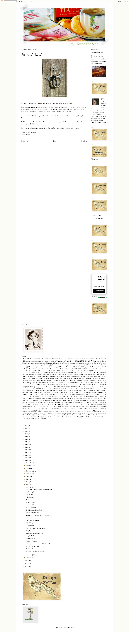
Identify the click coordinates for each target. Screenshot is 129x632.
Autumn (104, 358)
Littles (89, 390)
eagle (88, 372)
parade (85, 398)
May (27, 482)
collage (30, 368)
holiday (41, 386)
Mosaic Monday (29, 394)
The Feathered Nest (35, 413)
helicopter (97, 384)
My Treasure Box (97, 53)
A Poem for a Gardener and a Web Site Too (39, 515)
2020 (26, 434)
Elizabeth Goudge (51, 374)
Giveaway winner (30, 382)
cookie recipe (76, 368)
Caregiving (47, 365)
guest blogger (76, 384)
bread (103, 363)
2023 (26, 425)
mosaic (101, 392)
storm (94, 408)
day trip (56, 370)
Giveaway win (102, 380)
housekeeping (65, 386)
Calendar (32, 365)
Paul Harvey (29, 400)
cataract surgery (65, 365)
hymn (82, 386)
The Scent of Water (88, 413)
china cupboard (101, 365)
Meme (55, 392)
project (77, 402)
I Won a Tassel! (30, 518)
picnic (23, 402)
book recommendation (77, 363)
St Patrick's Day (75, 408)
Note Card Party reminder (88, 396)
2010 (26, 460)
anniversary (87, 358)
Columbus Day (37, 368)
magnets (24, 392)
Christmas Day (53, 367)
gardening (25, 380)
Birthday (60, 361)
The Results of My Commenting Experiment (39, 489)
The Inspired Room (59, 413)
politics (44, 402)
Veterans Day (91, 415)
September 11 (51, 406)
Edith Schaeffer (41, 374)
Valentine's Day (73, 415)
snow (42, 408)
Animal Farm (78, 358)
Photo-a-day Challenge (79, 400)
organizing (55, 398)
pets (35, 400)
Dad (50, 370)
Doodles (40, 372)
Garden (94, 378)
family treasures (43, 376)
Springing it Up (30, 538)
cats (73, 365)
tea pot (77, 411)
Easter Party (30, 525)
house (56, 386)
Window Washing (31, 500)
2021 (26, 431)
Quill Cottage (32, 404)
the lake (69, 413)
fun (77, 378)
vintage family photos (39, 416)
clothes (24, 368)
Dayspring (64, 370)
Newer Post (24, 141)
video (105, 415)
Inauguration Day (48, 388)
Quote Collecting (31, 507)
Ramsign (85, 404)
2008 (26, 563)
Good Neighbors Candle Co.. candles (75, 382)
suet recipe (101, 408)
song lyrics (56, 408)
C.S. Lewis (25, 365)
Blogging (48, 363)
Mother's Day (47, 394)
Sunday (28, 134)
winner (92, 416)
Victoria (100, 415)
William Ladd (85, 416)
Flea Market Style (95, 376)
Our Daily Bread (98, 218)
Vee (103, 99)
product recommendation (65, 402)
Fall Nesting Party (90, 374)
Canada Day (39, 365)
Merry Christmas (85, 392)
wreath (32, 418)
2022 (26, 428)
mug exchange (25, 396)
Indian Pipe (75, 388)
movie (67, 394)
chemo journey (79, 365)
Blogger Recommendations (37, 363)
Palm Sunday (70, 398)
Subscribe (100, 291)
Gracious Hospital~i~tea (95, 382)
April (28, 484)
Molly (94, 392)
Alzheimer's (69, 358)
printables (55, 402)
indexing (69, 388)
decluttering (72, 370)
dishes (33, 372)
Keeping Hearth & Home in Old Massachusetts (40, 544)
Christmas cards (43, 367)
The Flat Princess (48, 413)
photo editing (56, 400)
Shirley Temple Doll (90, 406)
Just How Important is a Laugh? (36, 528)
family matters (27, 376)
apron (93, 358)
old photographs (39, 398)
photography (91, 400)
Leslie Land (82, 390)
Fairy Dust (29, 531)
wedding (77, 416)
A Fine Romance (36, 358)
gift (71, 380)
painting (62, 398)
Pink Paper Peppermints (33, 520)
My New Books (30, 502)
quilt (40, 404)
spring (64, 408)
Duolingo (83, 372)
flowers (24, 378)
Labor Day (58, 390)
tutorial (60, 415)
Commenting (46, 368)
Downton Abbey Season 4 (63, 372)
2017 (26, 442)
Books (96, 363)
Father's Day (54, 376)
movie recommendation (78, 394)
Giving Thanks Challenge (45, 382)
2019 (26, 436)
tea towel (89, 411)
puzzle (23, 404)
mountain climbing (59, 394)
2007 (26, 566)
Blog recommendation (77, 361)
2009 (26, 561)
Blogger (72, 627)
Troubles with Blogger (50, 415)
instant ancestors (97, 388)
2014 (26, 450)
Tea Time (83, 411)
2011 (26, 458)
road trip (38, 406)
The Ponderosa (77, 413)
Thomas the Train (27, 415)
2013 (26, 452)
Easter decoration (29, 374)
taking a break (47, 411)
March (28, 487)
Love (94, 390)
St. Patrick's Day (85, 408)
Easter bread (103, 372)
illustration (29, 388)
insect (81, 388)
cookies (84, 368)
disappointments (26, 372)
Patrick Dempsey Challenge (95, 398)
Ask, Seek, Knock (31, 536)
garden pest (102, 378)
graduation (25, 384)
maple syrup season (45, 392)
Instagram (88, 388)
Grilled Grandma (67, 384)
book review (88, 363)
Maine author (33, 392)
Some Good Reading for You (34, 533)
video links (28, 416)
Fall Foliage (78, 374)
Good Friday (58, 382)
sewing (59, 406)
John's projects (39, 390)
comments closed (56, 368)
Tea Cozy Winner (31, 549)
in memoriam (38, 388)
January (29, 557)
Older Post (83, 141)
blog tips (96, 361)
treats (35, 415)
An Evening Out (30, 492)
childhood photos (89, 365)
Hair (82, 384)
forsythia (38, 378)
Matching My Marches (32, 546)
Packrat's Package (31, 541)
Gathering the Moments (37, 380)
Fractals (45, 378)
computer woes (66, 368)
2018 (26, 439)
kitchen (49, 390)
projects (94, 402)
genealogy (55, 380)
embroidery (61, 374)
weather (69, 416)
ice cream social (98, 386)
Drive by (76, 372)
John (105, 388)
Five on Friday (70, 376)
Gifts (84, 380)
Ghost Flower (64, 380)
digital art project (99, 370)
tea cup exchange (69, 411)
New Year (35, 396)
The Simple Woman (100, 413)
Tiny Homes (29, 494)
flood (103, 376)
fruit (61, 378)
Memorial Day (64, 392)
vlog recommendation (55, 416)
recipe (96, 405)
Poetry (37, 402)
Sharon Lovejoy (78, 406)
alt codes (62, 358)
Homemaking (49, 386)
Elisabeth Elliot (97, 216)
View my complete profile (98, 122)
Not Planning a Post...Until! (34, 510)
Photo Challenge (44, 400)
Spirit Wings (29, 523)
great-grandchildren (55, 384)
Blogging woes (58, 363)
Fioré (62, 376)
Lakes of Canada (67, 390)
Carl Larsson (55, 365)
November (29, 465)
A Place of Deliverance (32, 512)
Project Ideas (85, 402)
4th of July (25, 358)
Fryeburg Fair (69, 378)
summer (24, 411)
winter (98, 416)
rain (50, 404)
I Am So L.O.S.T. (31, 505)
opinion (48, 398)
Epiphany (69, 374)
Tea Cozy (59, 411)
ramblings (58, 405)
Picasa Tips (101, 400)
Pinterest (30, 402)
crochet (35, 370)
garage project (84, 378)
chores (24, 367)
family (100, 374)
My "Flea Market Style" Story (35, 551)
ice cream (88, 386)
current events (44, 370)
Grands (33, 384)
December (29, 463)
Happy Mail (89, 384)
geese (49, 380)
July (27, 476)
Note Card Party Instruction (71, 396)
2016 (26, 444)
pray (50, 402)
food (33, 378)
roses (44, 406)
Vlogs (63, 416)
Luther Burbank (101, 390)
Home (54, 141)
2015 (26, 447)
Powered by (94, 298)
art (98, 358)
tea (53, 411)
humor (74, 387)
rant (91, 404)
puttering (102, 402)
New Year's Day (45, 396)
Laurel (75, 390)
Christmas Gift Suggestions (82, 367)
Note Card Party (57, 396)
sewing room (68, 406)
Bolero (67, 363)
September (29, 471)
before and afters (43, 361)
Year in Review (41, 418)
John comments (29, 390)
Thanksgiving (97, 411)
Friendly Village (53, 378)
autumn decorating (31, 361)
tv (65, 415)
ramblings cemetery (75, 404)
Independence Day (59, 388)
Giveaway (93, 380)
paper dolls (79, 398)
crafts (28, 370)
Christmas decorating (65, 367)
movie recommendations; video (96, 394)
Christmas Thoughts (98, 367)
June (27, 479)
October (28, 468)
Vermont (84, 415)
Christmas (32, 367)
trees (41, 415)
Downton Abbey (48, 372)
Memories (75, 392)
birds (52, 361)
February (29, 555)
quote (45, 404)
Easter (94, 372)
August (28, 473)
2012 (26, 455)
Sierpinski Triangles (34, 408)
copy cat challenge (94, 368)
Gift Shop (77, 380)
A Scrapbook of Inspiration (51, 358)
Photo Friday (66, 400)
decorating (87, 371)
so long (49, 408)
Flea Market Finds (82, 376)
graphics (45, 384)
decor (79, 370)
